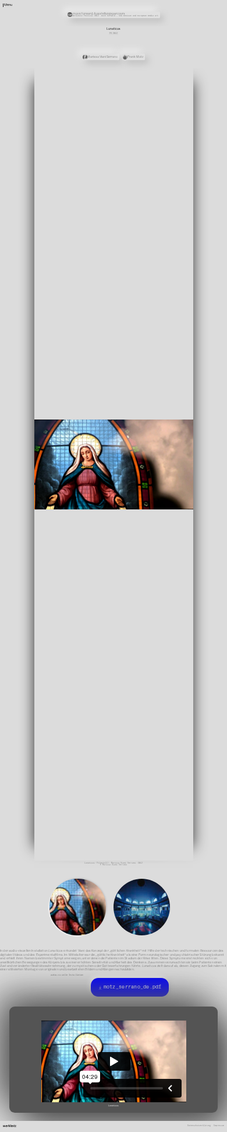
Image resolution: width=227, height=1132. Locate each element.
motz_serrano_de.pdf (132, 978)
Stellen (150, 6)
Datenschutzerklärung (199, 1110)
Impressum (219, 1110)
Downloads (151, 17)
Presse (149, 10)
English (150, 21)
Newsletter (151, 3)
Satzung (150, 14)
